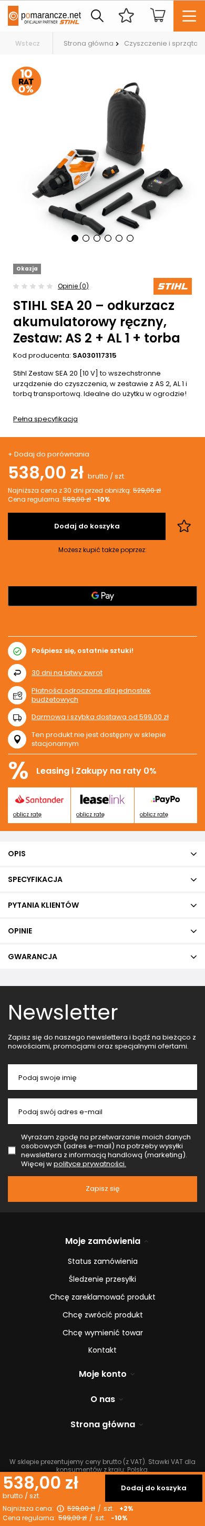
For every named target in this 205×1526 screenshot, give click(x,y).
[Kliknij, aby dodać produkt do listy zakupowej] (184, 526)
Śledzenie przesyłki (102, 1279)
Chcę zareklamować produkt (102, 1297)
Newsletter (63, 1012)
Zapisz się (103, 1188)
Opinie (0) (73, 286)
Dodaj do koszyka (154, 1488)
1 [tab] (74, 238)
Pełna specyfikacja (45, 419)
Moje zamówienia (102, 1241)
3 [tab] (97, 238)
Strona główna (89, 43)
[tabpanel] (102, 159)
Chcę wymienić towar (103, 1332)
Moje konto (103, 1374)
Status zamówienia (103, 1261)
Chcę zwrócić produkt (103, 1315)
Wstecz (27, 43)
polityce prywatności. (90, 1164)
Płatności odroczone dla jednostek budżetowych (91, 695)
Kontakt (102, 1350)
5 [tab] (119, 238)
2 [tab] (86, 238)
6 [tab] (130, 238)
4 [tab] (108, 238)
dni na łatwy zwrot (67, 673)
